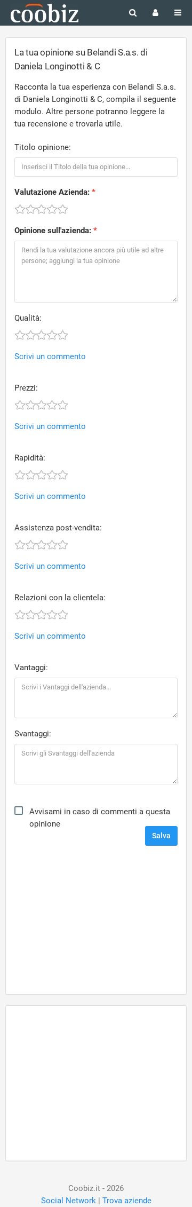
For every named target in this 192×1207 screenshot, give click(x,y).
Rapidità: (29, 458)
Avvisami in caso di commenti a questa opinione (99, 818)
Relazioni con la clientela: (60, 597)
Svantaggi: (32, 734)
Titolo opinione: (42, 147)
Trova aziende (126, 1200)
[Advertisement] (96, 921)
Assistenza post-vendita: (58, 528)
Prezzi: (26, 388)
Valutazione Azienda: (52, 192)
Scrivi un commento (50, 356)
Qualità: (28, 318)
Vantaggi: (31, 667)
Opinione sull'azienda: (52, 230)
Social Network (68, 1200)
